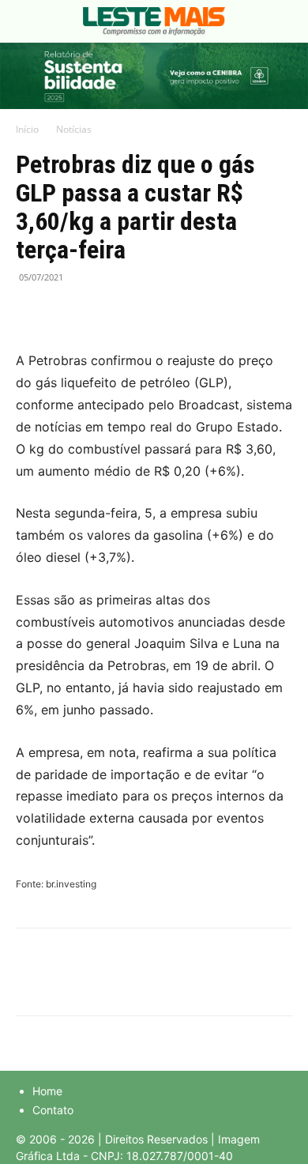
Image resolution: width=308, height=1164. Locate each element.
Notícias (74, 129)
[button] (27, 21)
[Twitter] (68, 313)
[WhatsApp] (104, 313)
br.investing (71, 884)
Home (47, 1091)
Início (27, 129)
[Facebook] (31, 313)
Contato (52, 1110)
